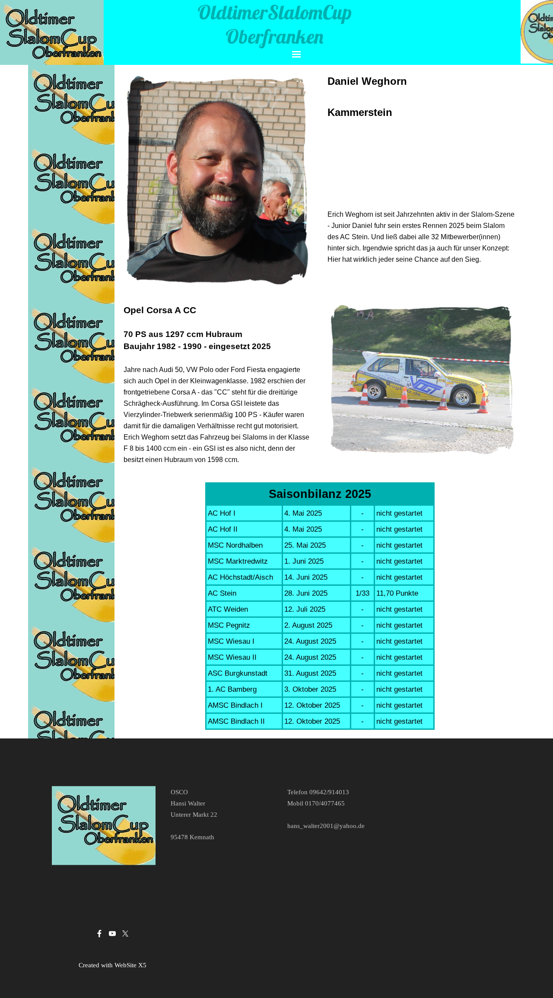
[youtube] (112, 933)
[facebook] (99, 933)
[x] (125, 933)
